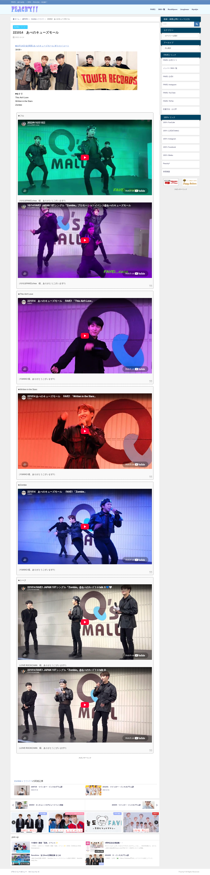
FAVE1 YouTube (169, 93)
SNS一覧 (161, 9)
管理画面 (166, 171)
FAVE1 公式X (168, 76)
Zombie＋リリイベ (20, 27)
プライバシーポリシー (19, 872)
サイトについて (33, 872)
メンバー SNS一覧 (170, 68)
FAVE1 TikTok (168, 101)
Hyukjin (195, 9)
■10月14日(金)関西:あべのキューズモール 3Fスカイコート (42, 46)
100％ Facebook (169, 147)
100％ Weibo (168, 155)
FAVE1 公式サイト (170, 60)
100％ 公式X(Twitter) (171, 130)
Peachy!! (166, 163)
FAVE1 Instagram (169, 84)
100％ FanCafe (169, 122)
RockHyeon (172, 9)
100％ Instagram (169, 139)
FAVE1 (152, 9)
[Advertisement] (85, 764)
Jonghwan (184, 9)
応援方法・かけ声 (170, 109)
